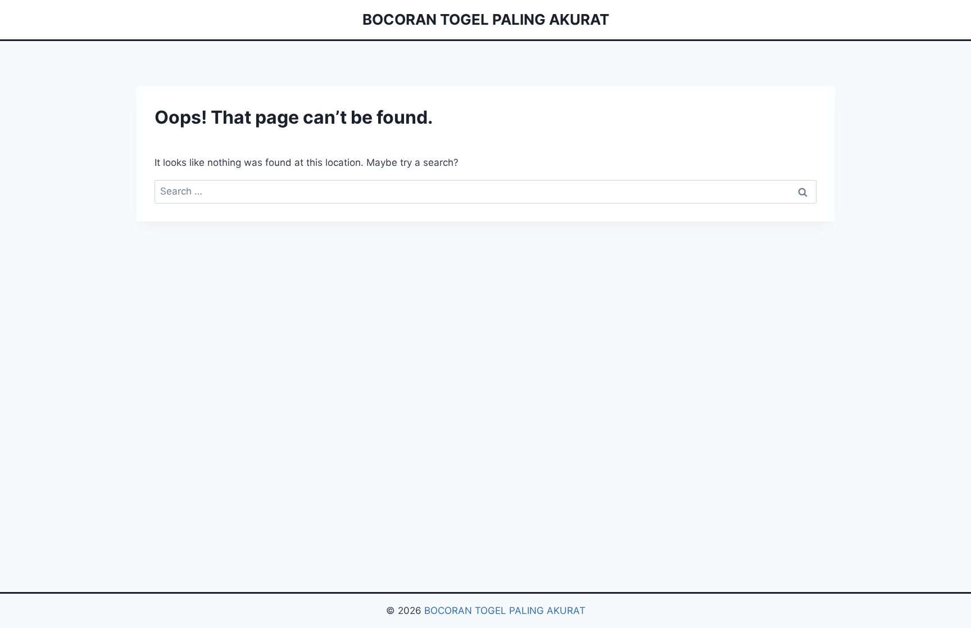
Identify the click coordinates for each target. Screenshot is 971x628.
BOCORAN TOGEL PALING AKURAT (505, 610)
